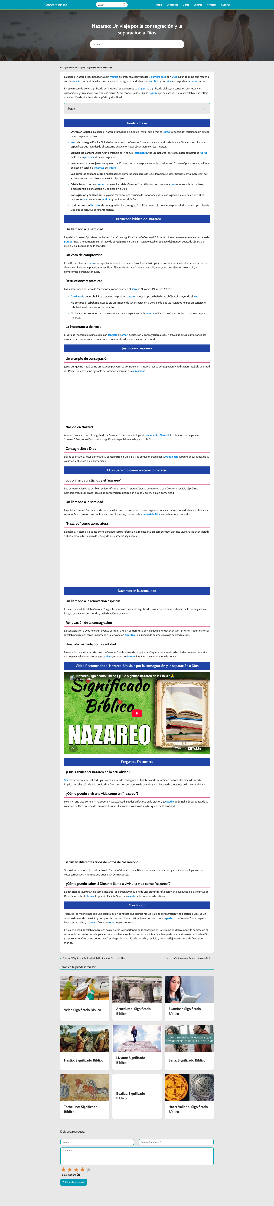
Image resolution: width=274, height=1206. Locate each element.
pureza (68, 241)
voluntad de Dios (150, 514)
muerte (150, 313)
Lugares (198, 4)
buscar (91, 896)
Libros (186, 4)
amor (124, 334)
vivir (84, 199)
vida (169, 81)
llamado (95, 205)
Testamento (140, 152)
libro (134, 289)
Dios (174, 76)
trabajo (108, 656)
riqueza (153, 93)
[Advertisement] (137, 398)
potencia (89, 157)
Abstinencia (77, 296)
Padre (112, 167)
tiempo (130, 656)
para (173, 184)
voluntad (99, 167)
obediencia (171, 456)
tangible (112, 334)
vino (195, 296)
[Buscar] (178, 43)
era (92, 263)
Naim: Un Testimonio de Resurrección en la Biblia (188, 958)
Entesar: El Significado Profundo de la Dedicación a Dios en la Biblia (94, 958)
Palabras (225, 4)
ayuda (131, 896)
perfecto (171, 918)
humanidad (138, 371)
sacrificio (154, 81)
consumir (131, 296)
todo (111, 922)
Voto (73, 142)
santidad (106, 199)
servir (92, 922)
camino (101, 184)
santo (166, 131)
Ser (66, 780)
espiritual (130, 634)
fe (78, 157)
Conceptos (172, 4)
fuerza (203, 152)
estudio (169, 801)
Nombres (211, 4)
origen (141, 88)
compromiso (158, 76)
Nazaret (164, 435)
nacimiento (152, 435)
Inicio (159, 4)
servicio (192, 81)
